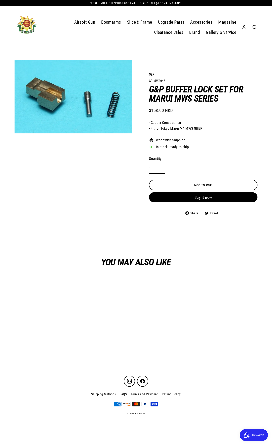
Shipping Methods (103, 394)
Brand (194, 32)
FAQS (123, 394)
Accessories (201, 22)
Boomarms (111, 22)
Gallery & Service (221, 32)
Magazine (227, 22)
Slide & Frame (139, 22)
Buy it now (203, 197)
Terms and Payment (144, 394)
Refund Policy (171, 394)
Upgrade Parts (171, 22)
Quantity (155, 158)
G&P (152, 74)
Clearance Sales (168, 32)
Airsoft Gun (84, 22)
